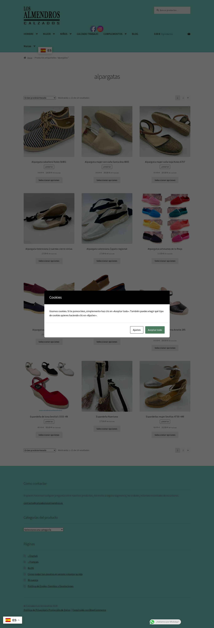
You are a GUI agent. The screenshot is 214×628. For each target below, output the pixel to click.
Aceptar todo (155, 329)
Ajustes (137, 329)
